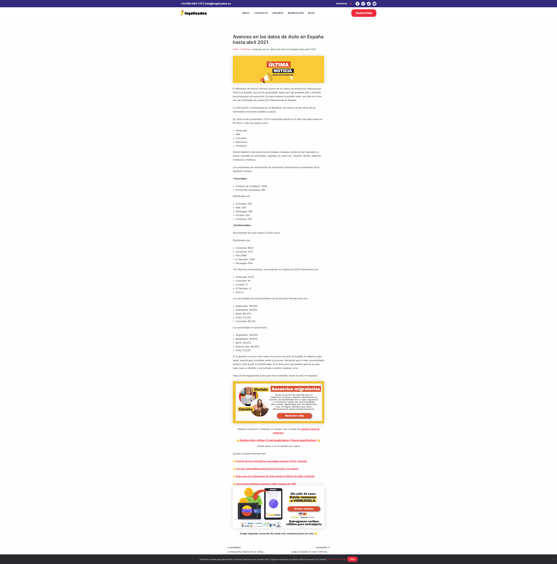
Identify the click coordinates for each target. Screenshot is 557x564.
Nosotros (341, 3)
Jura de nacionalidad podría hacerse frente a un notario (267, 468)
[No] (553, 559)
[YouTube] (374, 4)
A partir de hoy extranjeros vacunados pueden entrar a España (271, 461)
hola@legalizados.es (218, 3)
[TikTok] (369, 4)
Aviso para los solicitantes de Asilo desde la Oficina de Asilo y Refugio (275, 476)
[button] (351, 4)
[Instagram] (363, 4)
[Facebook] (357, 4)
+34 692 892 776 (192, 3)
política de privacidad (336, 559)
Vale (352, 559)
